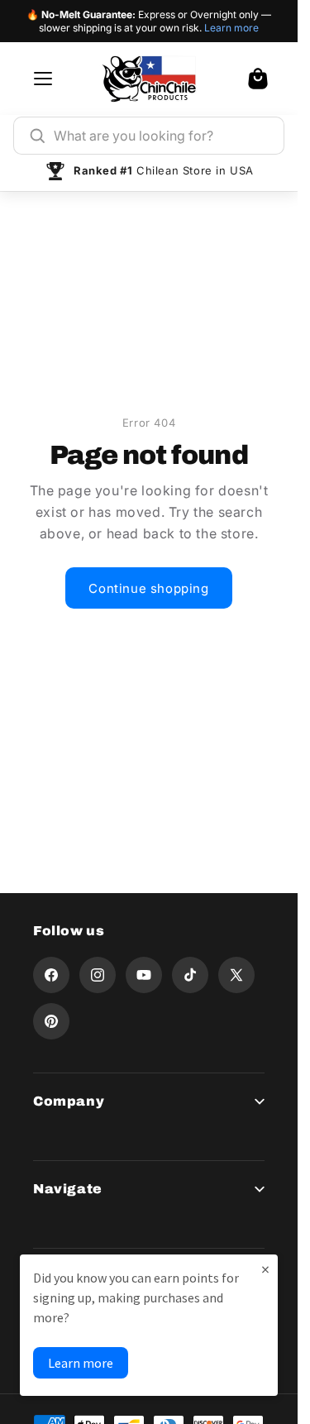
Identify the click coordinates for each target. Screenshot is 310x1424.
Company (68, 1101)
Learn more (231, 28)
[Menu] (43, 78)
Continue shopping (148, 588)
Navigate (68, 1189)
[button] (258, 78)
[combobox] (161, 135)
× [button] (265, 1269)
